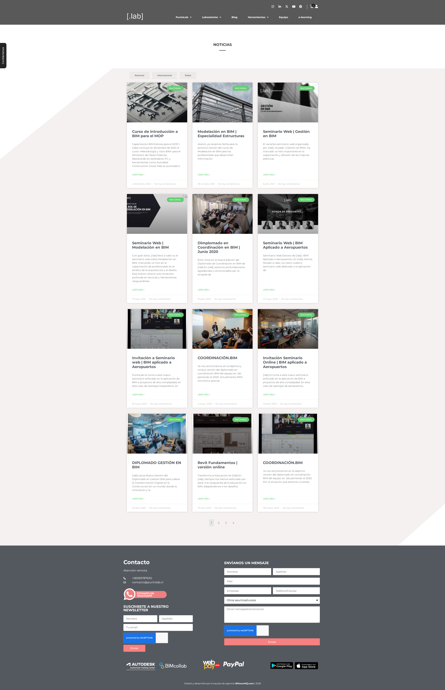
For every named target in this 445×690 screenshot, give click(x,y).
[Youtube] (294, 6)
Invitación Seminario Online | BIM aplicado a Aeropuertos (285, 362)
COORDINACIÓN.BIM (217, 358)
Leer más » (138, 174)
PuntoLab (182, 17)
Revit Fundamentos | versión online (217, 465)
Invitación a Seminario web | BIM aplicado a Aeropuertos (153, 362)
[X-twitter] (287, 6)
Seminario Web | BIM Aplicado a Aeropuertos (285, 245)
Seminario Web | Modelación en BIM (150, 245)
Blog (234, 17)
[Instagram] (273, 6)
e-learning (305, 17)
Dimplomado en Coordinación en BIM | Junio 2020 (219, 247)
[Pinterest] (301, 6)
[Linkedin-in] (280, 6)
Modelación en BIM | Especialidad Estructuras (221, 133)
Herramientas (256, 17)
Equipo (283, 17)
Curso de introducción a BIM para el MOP (155, 133)
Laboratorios (210, 17)
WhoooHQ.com (244, 683)
